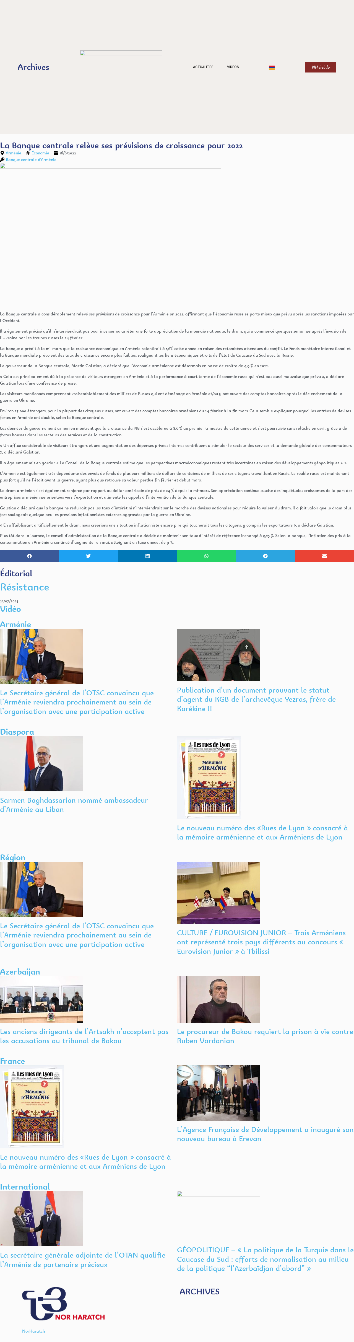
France (12, 1060)
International (25, 1186)
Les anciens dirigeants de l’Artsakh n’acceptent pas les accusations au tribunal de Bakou (84, 1036)
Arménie (13, 153)
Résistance (24, 586)
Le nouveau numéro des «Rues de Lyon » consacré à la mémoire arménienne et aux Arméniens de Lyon (262, 832)
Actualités (203, 67)
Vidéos (233, 67)
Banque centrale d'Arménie (31, 159)
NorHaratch (33, 1331)
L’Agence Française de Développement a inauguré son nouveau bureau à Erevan (265, 1134)
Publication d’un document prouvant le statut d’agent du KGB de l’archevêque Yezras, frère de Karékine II (256, 699)
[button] (29, 556)
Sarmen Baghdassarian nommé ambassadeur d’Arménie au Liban (74, 804)
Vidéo (10, 608)
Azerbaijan (20, 971)
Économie (40, 153)
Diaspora (17, 731)
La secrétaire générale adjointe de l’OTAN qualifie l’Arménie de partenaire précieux (82, 1259)
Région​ (12, 857)
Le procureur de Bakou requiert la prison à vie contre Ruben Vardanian (265, 1036)
